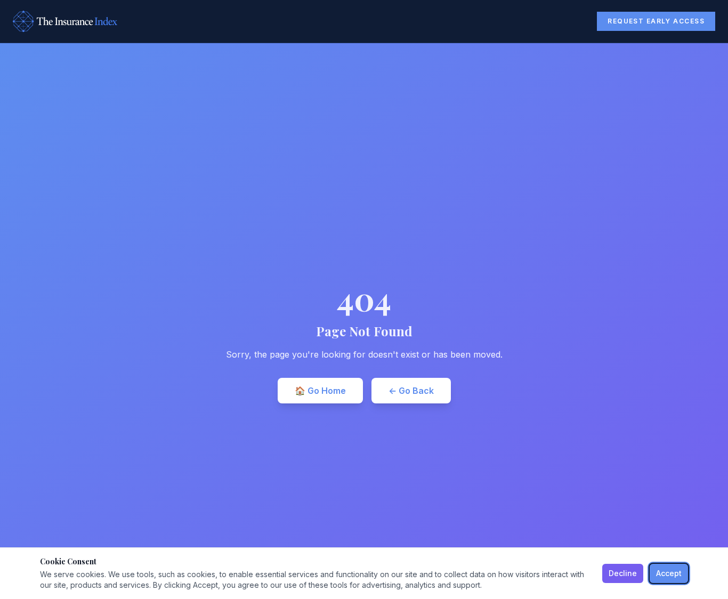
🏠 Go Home (320, 390)
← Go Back (411, 390)
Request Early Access (656, 21)
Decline (623, 573)
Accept (669, 573)
